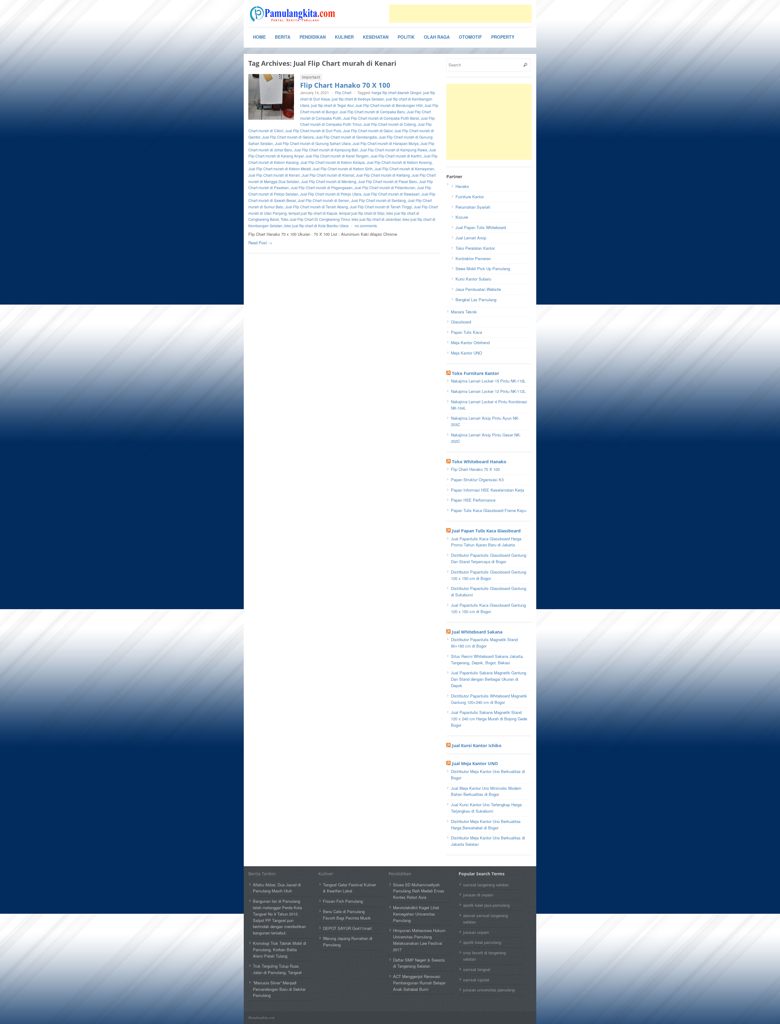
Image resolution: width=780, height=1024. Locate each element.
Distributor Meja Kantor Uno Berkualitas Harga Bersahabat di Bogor (486, 824)
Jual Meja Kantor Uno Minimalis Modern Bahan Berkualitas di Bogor (486, 791)
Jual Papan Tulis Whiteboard (481, 227)
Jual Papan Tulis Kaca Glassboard (486, 531)
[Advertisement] (460, 14)
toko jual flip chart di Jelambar (376, 219)
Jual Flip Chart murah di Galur (367, 130)
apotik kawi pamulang (482, 942)
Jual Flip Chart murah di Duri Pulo (313, 130)
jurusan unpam (476, 932)
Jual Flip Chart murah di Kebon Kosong (399, 162)
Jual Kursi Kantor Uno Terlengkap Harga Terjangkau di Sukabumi (486, 808)
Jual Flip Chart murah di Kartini (396, 155)
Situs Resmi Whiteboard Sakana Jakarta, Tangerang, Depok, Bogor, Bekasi (487, 659)
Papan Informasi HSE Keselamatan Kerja (487, 490)
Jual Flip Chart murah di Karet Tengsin (337, 155)
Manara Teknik (464, 312)
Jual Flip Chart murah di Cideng (389, 124)
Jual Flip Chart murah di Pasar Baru (387, 181)
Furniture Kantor (470, 197)
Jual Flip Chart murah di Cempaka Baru (372, 111)
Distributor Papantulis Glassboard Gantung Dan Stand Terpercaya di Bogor (488, 558)
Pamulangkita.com (261, 1017)
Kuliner (344, 37)
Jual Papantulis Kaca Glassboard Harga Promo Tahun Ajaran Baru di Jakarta (486, 542)
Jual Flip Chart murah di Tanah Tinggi (381, 206)
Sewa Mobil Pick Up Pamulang (483, 268)
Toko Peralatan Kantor (475, 248)
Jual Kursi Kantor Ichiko (477, 745)
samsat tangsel (476, 969)
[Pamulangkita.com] (294, 14)
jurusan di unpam (478, 895)
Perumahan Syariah (473, 207)
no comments (366, 225)
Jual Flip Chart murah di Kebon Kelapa (332, 162)
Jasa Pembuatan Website (478, 289)
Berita (282, 37)
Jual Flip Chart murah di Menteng (328, 181)
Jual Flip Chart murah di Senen (323, 200)
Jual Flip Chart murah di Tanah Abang (316, 206)
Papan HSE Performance (473, 500)
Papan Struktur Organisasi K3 (477, 479)
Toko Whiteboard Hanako (479, 461)
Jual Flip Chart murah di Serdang (378, 200)
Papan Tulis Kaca (466, 332)
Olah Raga (437, 37)
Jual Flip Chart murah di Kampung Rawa (393, 149)
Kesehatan (375, 37)
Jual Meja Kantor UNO (475, 763)
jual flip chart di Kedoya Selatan (358, 98)
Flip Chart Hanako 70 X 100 (345, 85)
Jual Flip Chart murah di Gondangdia (346, 136)
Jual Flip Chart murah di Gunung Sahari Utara (313, 143)
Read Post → (260, 242)
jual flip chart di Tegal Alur (332, 105)
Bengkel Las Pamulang (476, 299)
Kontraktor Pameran (473, 258)
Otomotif (470, 37)
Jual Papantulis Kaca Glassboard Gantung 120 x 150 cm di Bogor (488, 608)
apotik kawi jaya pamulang (486, 905)
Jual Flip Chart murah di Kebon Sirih (343, 168)
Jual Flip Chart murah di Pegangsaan (322, 187)
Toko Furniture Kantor (475, 373)
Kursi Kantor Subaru (473, 279)
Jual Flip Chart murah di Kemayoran (404, 168)
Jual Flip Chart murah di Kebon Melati (279, 168)
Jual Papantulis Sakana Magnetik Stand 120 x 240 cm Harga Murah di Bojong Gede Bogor (489, 718)
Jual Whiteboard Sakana (477, 632)
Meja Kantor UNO (466, 353)
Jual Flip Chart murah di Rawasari (391, 193)
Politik (406, 37)
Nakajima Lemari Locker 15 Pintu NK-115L (488, 381)
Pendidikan (313, 37)
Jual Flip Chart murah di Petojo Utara (330, 193)
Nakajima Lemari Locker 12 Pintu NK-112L (488, 391)
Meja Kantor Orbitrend (470, 342)
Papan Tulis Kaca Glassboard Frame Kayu (488, 510)
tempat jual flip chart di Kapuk (313, 213)
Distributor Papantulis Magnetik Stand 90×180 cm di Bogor (484, 643)
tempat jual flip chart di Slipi (362, 213)
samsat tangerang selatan (486, 885)
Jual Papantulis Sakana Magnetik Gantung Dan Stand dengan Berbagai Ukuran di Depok (488, 679)
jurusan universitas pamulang (489, 990)
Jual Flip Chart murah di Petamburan (384, 187)
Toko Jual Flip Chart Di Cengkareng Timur (315, 219)
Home (259, 37)
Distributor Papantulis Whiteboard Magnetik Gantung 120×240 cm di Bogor (489, 699)
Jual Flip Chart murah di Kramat (328, 175)
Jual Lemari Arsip (471, 238)
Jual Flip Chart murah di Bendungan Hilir (389, 105)
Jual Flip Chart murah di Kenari (274, 175)
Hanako (462, 186)
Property (502, 37)
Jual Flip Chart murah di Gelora (288, 136)
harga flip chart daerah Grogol (396, 92)
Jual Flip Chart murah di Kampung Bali (326, 149)
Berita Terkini (262, 874)
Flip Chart (343, 92)
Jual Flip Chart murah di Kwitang (383, 175)
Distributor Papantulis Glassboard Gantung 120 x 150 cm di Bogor (488, 575)
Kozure (462, 217)
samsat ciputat (476, 980)
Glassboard (461, 322)
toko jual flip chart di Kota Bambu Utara (316, 225)
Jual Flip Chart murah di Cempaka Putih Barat (381, 118)
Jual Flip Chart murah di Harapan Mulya (386, 143)
